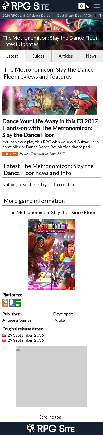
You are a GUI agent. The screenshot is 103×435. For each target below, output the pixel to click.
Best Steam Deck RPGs (74, 15)
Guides (38, 55)
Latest (12, 55)
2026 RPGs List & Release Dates (26, 15)
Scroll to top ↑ (51, 416)
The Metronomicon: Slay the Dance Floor (51, 212)
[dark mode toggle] (84, 6)
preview (10, 153)
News (91, 55)
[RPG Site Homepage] (26, 6)
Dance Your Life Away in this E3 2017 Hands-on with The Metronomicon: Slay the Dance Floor (50, 127)
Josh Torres (32, 154)
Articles (66, 55)
